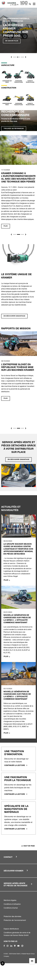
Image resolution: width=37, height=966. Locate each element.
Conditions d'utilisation (12, 904)
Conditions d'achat (11, 908)
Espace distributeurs (11, 929)
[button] (11, 57)
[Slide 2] (18, 57)
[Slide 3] (22, 57)
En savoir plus (11, 41)
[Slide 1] (14, 57)
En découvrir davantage (14, 316)
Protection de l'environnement (15, 920)
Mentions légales (10, 900)
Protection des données (12, 916)
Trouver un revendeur (14, 128)
